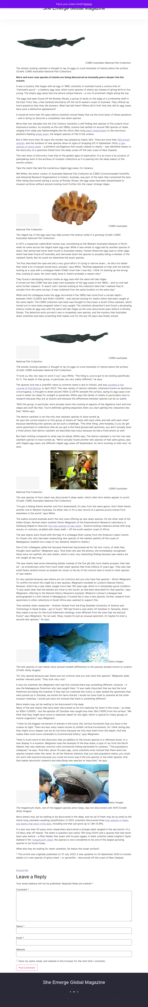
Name (20, 926)
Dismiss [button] (88, 4)
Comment (22, 889)
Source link (22, 870)
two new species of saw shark (64, 525)
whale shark (42, 134)
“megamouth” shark (42, 839)
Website (20, 949)
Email (20, 938)
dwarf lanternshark (96, 130)
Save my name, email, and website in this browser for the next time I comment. (62, 961)
